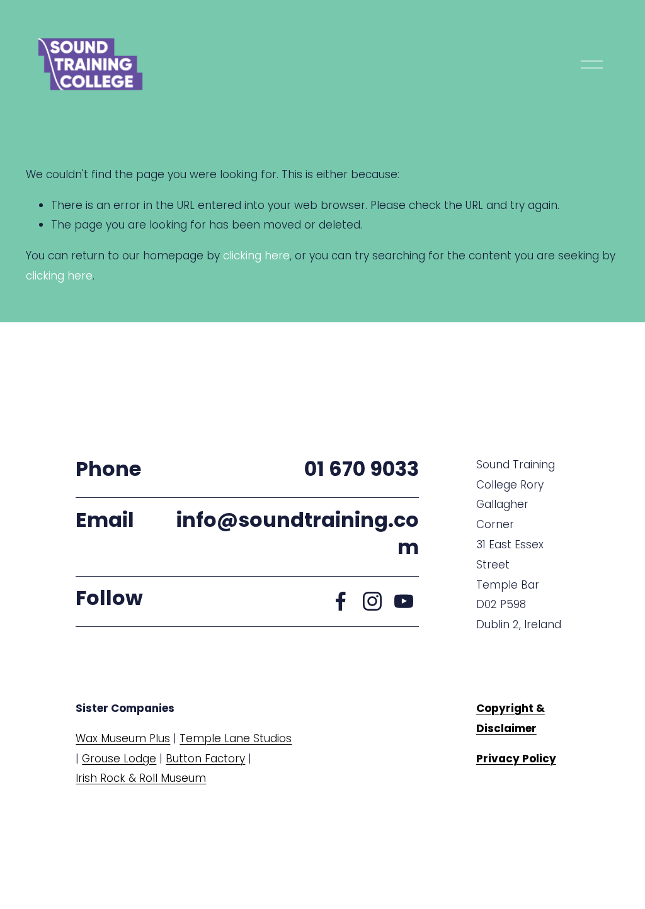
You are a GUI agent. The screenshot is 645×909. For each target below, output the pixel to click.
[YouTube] (404, 601)
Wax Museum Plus (123, 738)
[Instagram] (372, 601)
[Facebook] (341, 601)
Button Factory (205, 758)
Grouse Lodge (119, 758)
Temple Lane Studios (236, 738)
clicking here (256, 255)
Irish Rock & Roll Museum (141, 778)
